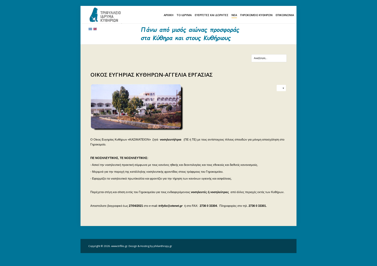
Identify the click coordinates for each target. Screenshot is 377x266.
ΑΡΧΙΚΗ (168, 15)
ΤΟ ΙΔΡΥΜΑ (184, 15)
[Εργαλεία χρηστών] (281, 88)
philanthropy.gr (163, 246)
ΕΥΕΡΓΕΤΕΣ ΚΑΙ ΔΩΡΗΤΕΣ (211, 15)
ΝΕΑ (234, 15)
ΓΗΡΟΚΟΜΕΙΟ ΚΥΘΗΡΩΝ (256, 15)
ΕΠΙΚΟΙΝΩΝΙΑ (285, 15)
